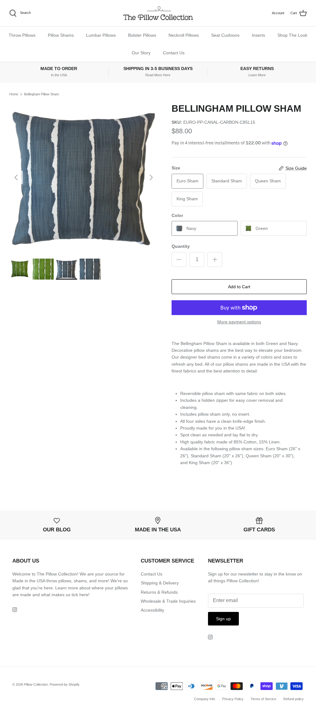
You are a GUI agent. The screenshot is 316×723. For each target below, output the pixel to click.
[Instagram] (14, 609)
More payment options (239, 321)
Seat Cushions (225, 35)
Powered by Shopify (65, 684)
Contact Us (174, 52)
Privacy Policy (232, 699)
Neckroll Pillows (183, 35)
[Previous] (16, 177)
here (83, 594)
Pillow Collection (36, 684)
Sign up (223, 618)
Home (13, 94)
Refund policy (293, 699)
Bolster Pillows (142, 35)
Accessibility (152, 610)
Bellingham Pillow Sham (41, 94)
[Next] (151, 177)
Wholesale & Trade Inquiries (168, 601)
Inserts (258, 35)
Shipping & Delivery (160, 582)
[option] (83, 177)
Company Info (204, 699)
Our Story (141, 52)
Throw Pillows (22, 35)
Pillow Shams (61, 35)
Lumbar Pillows (101, 35)
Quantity (181, 246)
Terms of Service (263, 699)
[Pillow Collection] (158, 13)
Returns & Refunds (159, 592)
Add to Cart (239, 286)
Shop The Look (292, 35)
